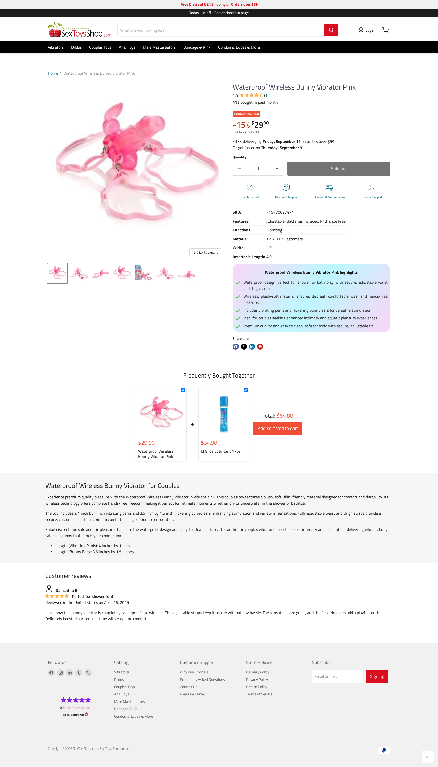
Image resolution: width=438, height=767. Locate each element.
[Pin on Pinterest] (260, 347)
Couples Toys (100, 47)
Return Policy (256, 687)
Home (53, 73)
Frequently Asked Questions (202, 679)
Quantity (239, 157)
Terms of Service (259, 694)
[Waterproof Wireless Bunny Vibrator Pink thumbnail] (57, 273)
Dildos (76, 47)
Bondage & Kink (197, 47)
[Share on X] (244, 347)
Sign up (377, 676)
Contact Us (188, 687)
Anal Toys (127, 47)
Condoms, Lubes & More (239, 47)
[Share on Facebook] (236, 347)
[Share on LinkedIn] (252, 347)
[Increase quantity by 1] (276, 169)
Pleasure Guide (192, 694)
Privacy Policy (257, 679)
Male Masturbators (159, 47)
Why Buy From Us (194, 672)
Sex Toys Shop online (114, 748)
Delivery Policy (257, 672)
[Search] (331, 30)
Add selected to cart (278, 428)
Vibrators (56, 47)
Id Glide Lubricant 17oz (220, 451)
